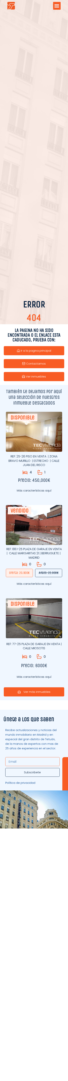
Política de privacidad (20, 783)
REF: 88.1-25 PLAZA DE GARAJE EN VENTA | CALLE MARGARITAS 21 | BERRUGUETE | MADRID (34, 553)
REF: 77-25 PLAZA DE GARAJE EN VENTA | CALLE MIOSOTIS (34, 646)
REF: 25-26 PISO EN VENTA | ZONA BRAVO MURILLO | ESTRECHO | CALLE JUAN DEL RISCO (34, 460)
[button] (57, 6)
